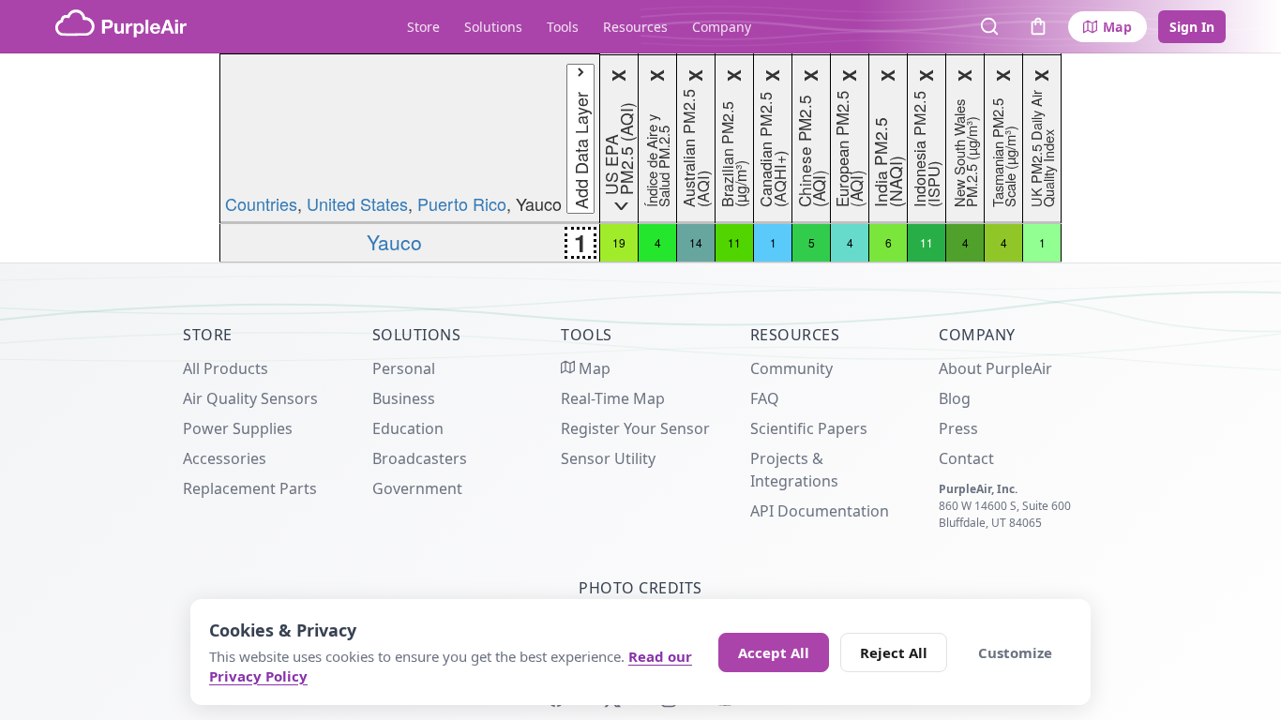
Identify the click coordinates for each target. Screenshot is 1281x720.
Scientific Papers (808, 428)
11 (734, 242)
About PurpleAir (995, 368)
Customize (1015, 652)
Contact (966, 458)
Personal (403, 368)
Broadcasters (419, 458)
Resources (635, 27)
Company (721, 27)
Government (417, 488)
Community (791, 368)
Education (408, 428)
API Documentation (819, 511)
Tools (563, 27)
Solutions (493, 27)
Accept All (773, 652)
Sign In (1191, 27)
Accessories (224, 458)
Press (958, 428)
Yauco (394, 242)
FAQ (764, 398)
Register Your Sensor (635, 428)
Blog (955, 398)
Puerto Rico (461, 203)
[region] (640, 157)
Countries (261, 203)
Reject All (893, 652)
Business (403, 398)
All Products (225, 368)
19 (618, 242)
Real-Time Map (613, 398)
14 (695, 242)
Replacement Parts (250, 488)
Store (423, 27)
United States (357, 203)
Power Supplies (238, 428)
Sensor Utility (608, 458)
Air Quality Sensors (250, 398)
